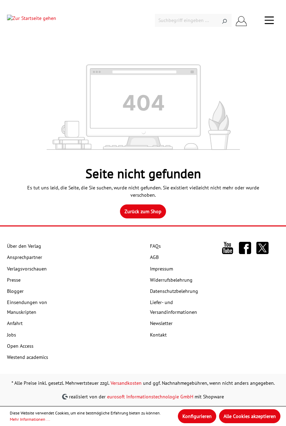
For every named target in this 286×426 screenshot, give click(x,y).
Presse (14, 280)
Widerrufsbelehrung (171, 280)
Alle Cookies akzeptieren (250, 416)
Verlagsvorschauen (27, 269)
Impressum (161, 269)
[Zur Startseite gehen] (31, 20)
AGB (154, 257)
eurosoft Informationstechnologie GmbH (150, 396)
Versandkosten (126, 383)
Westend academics (27, 357)
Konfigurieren (197, 416)
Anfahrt (15, 323)
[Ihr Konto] (241, 20)
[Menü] (269, 20)
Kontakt (158, 335)
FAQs (155, 246)
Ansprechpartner (24, 257)
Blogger (15, 291)
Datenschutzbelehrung (174, 291)
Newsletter (161, 323)
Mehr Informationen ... (30, 419)
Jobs (11, 335)
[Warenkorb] (255, 20)
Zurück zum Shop (143, 211)
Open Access (20, 346)
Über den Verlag (24, 246)
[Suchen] (224, 20)
